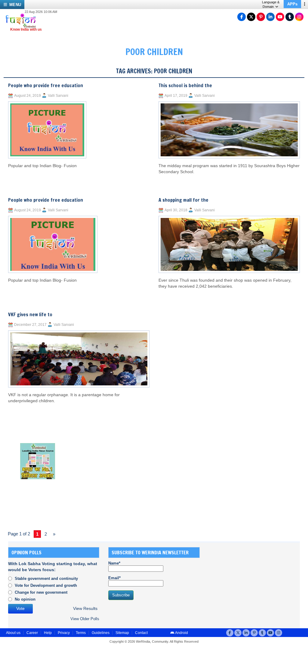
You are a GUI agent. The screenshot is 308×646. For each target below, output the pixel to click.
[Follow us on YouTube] (280, 16)
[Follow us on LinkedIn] (270, 16)
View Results (85, 608)
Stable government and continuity (46, 578)
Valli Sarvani (58, 95)
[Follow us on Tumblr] (289, 16)
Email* (114, 578)
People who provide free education (45, 85)
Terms (81, 633)
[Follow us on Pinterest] (261, 16)
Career (32, 633)
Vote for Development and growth (46, 585)
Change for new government (41, 592)
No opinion (25, 599)
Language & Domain (270, 4)
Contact (141, 633)
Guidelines (100, 633)
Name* (114, 563)
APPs (292, 4)
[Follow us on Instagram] (299, 16)
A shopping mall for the (183, 200)
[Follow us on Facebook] (241, 16)
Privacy (64, 633)
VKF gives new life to (30, 314)
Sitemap (122, 633)
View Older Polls (84, 619)
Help (48, 633)
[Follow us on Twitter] (251, 16)
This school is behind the (185, 85)
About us (13, 633)
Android (181, 633)
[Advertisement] (254, 584)
